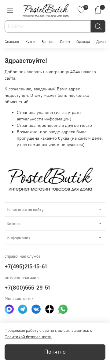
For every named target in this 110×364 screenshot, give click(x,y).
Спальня (12, 41)
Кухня (30, 41)
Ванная (47, 41)
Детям (65, 41)
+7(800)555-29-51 (27, 287)
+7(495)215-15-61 (26, 266)
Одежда (83, 41)
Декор (101, 41)
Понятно (55, 351)
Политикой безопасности (28, 336)
